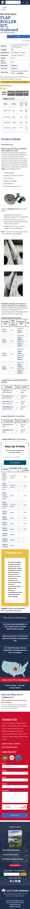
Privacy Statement (15, 905)
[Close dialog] (26, 443)
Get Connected (15, 462)
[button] (15, 82)
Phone (4, 784)
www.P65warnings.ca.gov (13, 611)
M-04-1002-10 (4, 503)
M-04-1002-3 (4, 354)
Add (18, 36)
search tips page (12, 700)
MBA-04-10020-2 (20, 358)
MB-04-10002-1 (20, 352)
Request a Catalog (10, 685)
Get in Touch (15, 815)
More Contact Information (9, 747)
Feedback (17, 744)
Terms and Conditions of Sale (15, 903)
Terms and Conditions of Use (15, 901)
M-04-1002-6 (22, 439)
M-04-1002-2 (4, 341)
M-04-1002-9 (4, 494)
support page (22, 700)
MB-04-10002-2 (20, 366)
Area (4, 764)
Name (4, 770)
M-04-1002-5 (21, 416)
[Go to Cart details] (23, 2)
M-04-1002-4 (4, 368)
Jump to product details (7, 33)
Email (4, 777)
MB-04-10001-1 (20, 331)
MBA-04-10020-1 (20, 345)
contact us (9, 702)
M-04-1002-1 (4, 330)
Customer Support (15, 688)
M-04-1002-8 (4, 484)
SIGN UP (23, 874)
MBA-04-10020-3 (20, 372)
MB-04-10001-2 (20, 339)
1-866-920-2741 (9, 752)
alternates (20, 73)
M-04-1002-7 (4, 475)
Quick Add (21, 685)
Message (6, 791)
